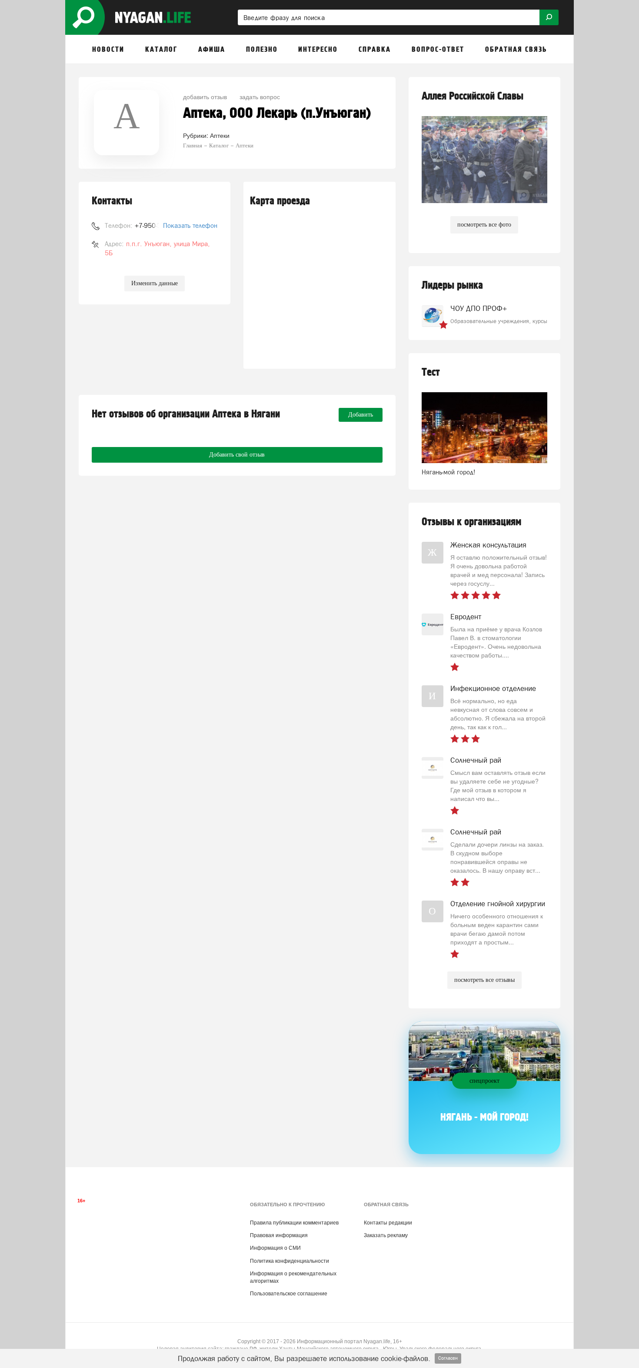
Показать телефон (190, 225)
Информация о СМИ (275, 1248)
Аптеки (220, 135)
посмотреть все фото (484, 224)
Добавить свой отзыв (237, 454)
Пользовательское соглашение (288, 1294)
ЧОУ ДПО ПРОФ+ (478, 308)
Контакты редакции (388, 1223)
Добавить (360, 414)
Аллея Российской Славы (472, 96)
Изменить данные (154, 283)
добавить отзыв (205, 96)
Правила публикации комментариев (294, 1223)
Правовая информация (279, 1235)
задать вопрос (260, 96)
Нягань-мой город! (449, 472)
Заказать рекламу (386, 1235)
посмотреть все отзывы (484, 980)
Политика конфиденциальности (289, 1261)
